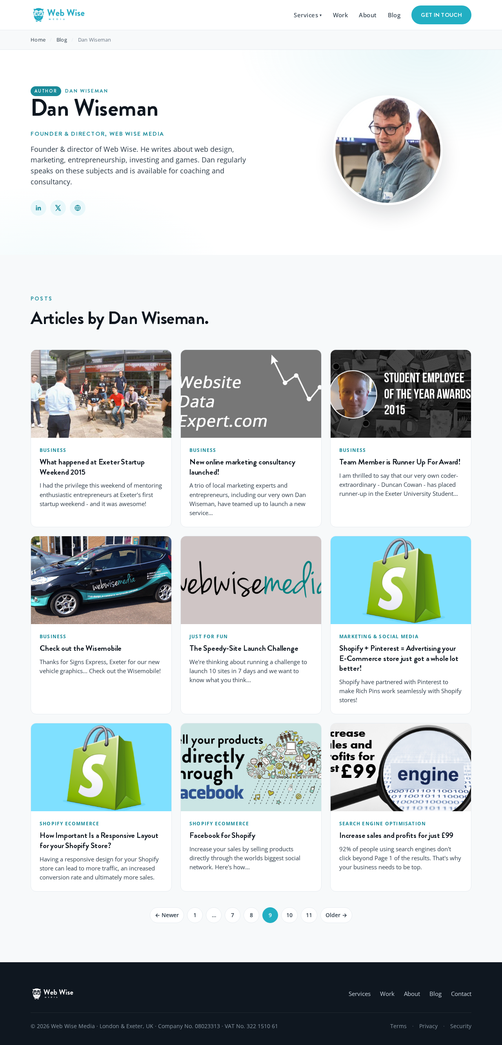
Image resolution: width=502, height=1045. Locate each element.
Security (460, 1026)
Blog (394, 15)
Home (38, 39)
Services (308, 15)
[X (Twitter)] (58, 208)
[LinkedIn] (38, 208)
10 (289, 915)
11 (309, 915)
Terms (398, 1026)
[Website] (77, 208)
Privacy (428, 1026)
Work (340, 15)
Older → (336, 915)
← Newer (167, 915)
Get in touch (441, 15)
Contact (461, 994)
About (367, 15)
